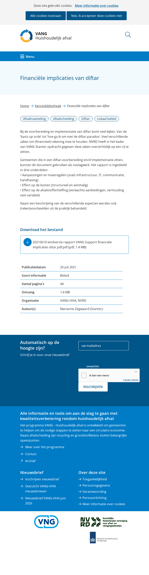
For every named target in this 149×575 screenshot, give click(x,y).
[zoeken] (128, 34)
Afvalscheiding (63, 119)
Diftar (85, 119)
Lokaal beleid (106, 119)
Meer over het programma (44, 447)
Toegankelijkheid (94, 479)
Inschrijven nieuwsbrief (42, 479)
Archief (30, 461)
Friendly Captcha (131, 380)
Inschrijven (93, 387)
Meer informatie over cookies (97, 5)
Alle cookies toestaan (45, 16)
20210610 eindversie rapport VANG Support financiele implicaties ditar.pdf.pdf (72, 244)
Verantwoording (94, 491)
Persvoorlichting (94, 498)
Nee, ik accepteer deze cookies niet (96, 16)
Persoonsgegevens (96, 485)
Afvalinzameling (34, 119)
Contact (31, 454)
